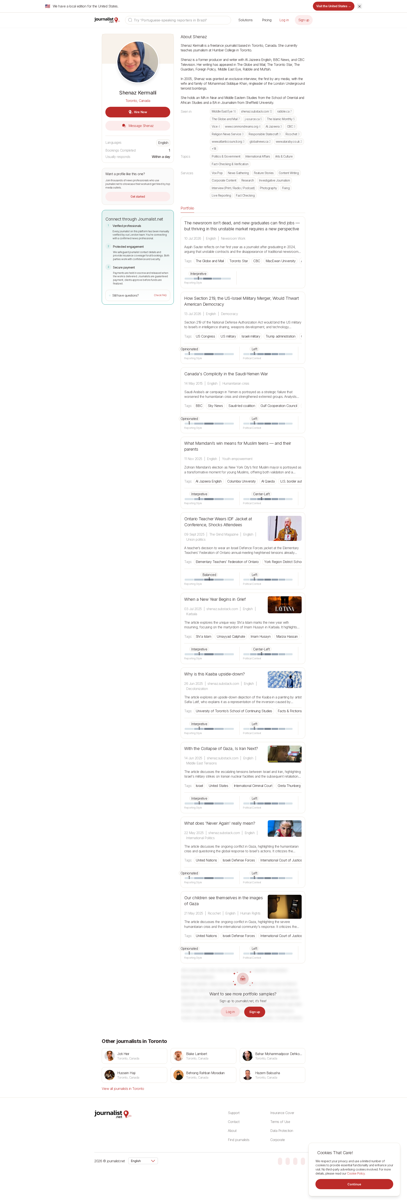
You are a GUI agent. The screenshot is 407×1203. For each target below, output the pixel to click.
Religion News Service (228, 134)
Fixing (286, 188)
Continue (354, 1184)
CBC (291, 126)
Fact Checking (245, 195)
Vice (216, 126)
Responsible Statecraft (265, 134)
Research (247, 180)
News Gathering (238, 173)
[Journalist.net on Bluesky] (280, 1161)
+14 (214, 148)
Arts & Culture (284, 156)
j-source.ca (253, 119)
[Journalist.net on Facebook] (295, 1161)
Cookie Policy (356, 1173)
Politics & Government (226, 156)
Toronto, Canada (137, 100)
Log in (284, 20)
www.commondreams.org (242, 126)
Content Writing (289, 173)
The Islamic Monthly (281, 119)
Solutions (245, 20)
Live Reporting (221, 195)
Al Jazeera (274, 126)
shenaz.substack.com (256, 111)
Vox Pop (217, 173)
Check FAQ (160, 295)
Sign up (303, 20)
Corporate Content (224, 180)
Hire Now (140, 112)
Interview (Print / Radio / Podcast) (233, 188)
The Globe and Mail (226, 119)
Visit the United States (333, 6)
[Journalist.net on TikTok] (288, 1161)
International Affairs (257, 156)
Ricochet (292, 134)
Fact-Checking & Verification (230, 164)
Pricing (267, 20)
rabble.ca (284, 111)
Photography (268, 188)
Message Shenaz (140, 126)
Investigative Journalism (274, 180)
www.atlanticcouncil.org (228, 141)
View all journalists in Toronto (123, 1088)
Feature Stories (264, 173)
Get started (138, 196)
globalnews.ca (260, 141)
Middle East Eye (224, 111)
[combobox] (178, 20)
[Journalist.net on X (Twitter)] (303, 1161)
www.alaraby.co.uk (289, 141)
